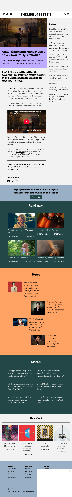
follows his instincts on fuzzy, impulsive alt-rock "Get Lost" (50, 400)
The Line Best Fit (36, 14)
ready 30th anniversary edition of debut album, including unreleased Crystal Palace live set (58, 34)
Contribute (12, 477)
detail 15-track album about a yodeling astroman (58, 79)
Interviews (13, 236)
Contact (11, 474)
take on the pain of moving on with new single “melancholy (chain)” (20, 373)
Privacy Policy (28, 491)
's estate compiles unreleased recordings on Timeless (58, 69)
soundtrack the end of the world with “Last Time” (50, 387)
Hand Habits (29, 72)
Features (28, 471)
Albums (28, 477)
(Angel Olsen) (17, 63)
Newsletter (12, 469)
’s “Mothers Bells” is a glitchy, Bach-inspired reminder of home (20, 400)
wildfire (22, 140)
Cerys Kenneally (36, 61)
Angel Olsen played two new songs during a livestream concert (25, 142)
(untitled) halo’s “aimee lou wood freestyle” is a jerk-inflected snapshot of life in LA (50, 373)
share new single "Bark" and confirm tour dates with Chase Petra (58, 58)
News (5, 64)
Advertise (11, 471)
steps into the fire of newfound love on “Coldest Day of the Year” (21, 387)
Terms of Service (14, 491)
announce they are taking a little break (58, 88)
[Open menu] (68, 14)
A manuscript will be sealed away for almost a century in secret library (59, 47)
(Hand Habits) (33, 63)
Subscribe (36, 197)
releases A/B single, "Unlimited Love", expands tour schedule (58, 98)
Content (28, 466)
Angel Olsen (9, 72)
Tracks (28, 474)
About (10, 466)
